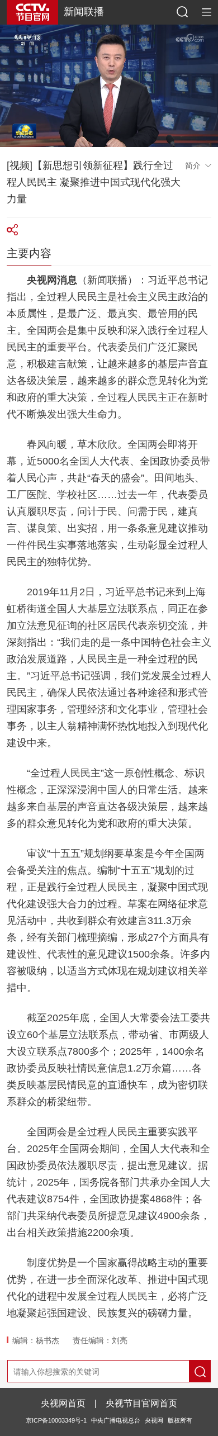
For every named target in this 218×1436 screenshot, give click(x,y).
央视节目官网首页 (141, 1403)
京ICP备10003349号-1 (56, 1420)
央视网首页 (63, 1403)
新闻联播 (84, 11)
